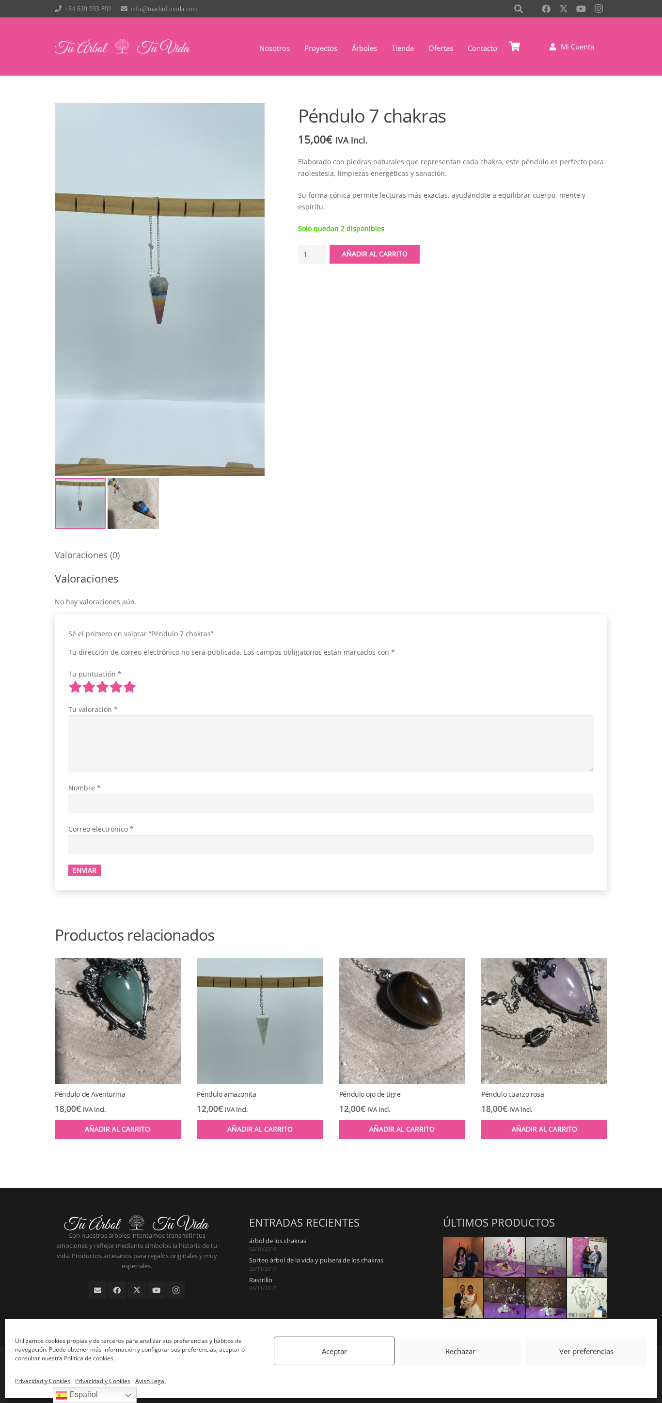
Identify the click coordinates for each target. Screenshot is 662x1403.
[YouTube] (581, 8)
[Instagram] (598, 8)
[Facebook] (546, 8)
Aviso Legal (150, 1381)
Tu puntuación (95, 673)
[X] (563, 8)
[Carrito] (515, 46)
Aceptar (334, 1351)
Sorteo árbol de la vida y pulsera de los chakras (316, 1260)
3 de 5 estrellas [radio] (102, 687)
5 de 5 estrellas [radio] (129, 687)
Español (82, 1394)
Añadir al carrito (375, 253)
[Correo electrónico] (98, 1290)
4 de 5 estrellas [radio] (116, 687)
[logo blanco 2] (122, 46)
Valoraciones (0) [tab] (87, 555)
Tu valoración (93, 709)
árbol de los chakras (277, 1241)
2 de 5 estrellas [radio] (88, 687)
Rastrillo (260, 1280)
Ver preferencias (586, 1351)
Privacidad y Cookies (42, 1381)
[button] (381, 48)
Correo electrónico (101, 829)
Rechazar (460, 1351)
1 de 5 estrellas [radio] (75, 687)
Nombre (84, 787)
